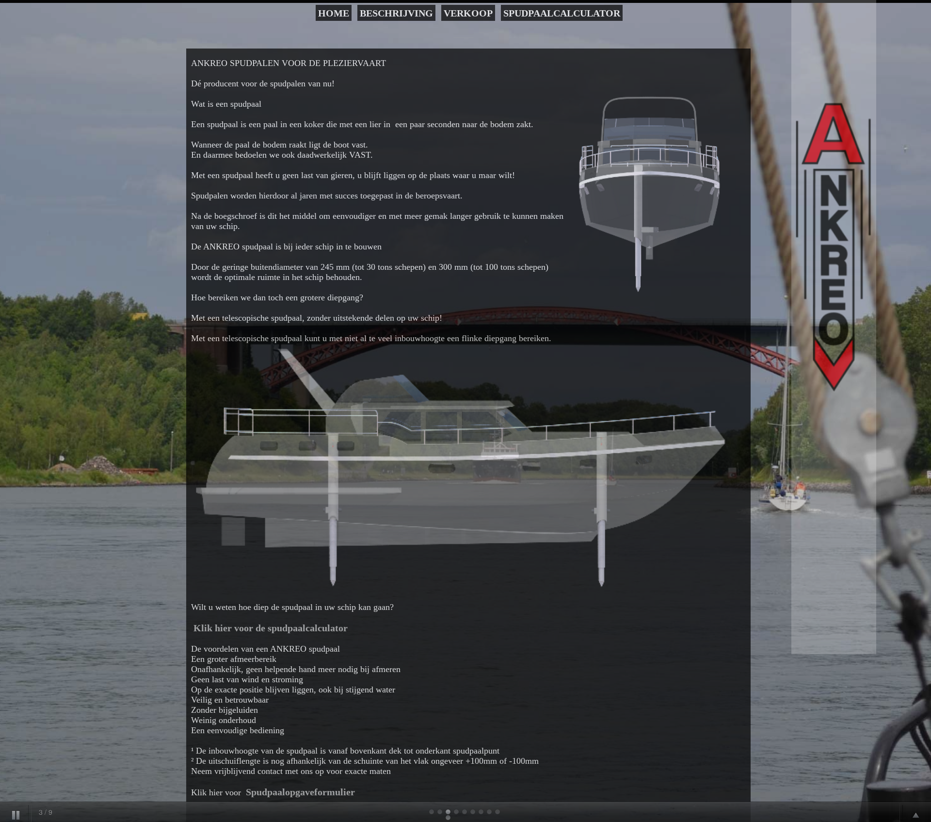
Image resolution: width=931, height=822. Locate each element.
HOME (333, 13)
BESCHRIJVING (396, 13)
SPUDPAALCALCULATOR (561, 13)
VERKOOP (468, 13)
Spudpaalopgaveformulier (300, 792)
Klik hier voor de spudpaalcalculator (270, 628)
